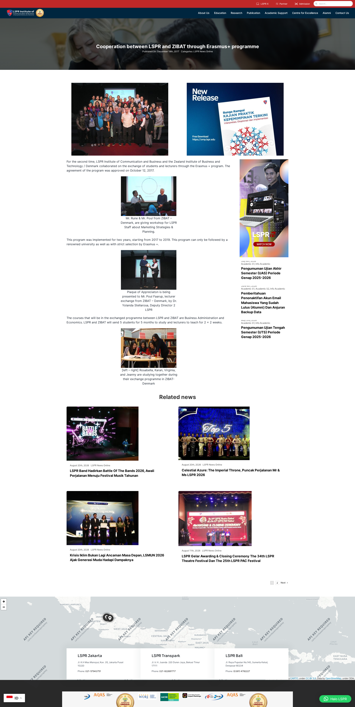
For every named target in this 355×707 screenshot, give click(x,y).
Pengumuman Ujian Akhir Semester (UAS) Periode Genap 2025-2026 (261, 273)
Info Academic (263, 263)
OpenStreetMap (333, 678)
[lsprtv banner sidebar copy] (264, 161)
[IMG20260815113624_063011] (102, 408)
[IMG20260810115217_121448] (102, 492)
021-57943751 (93, 671)
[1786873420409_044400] (214, 408)
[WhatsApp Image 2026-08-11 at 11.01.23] (215, 492)
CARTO (294, 678)
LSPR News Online (203, 51)
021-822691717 (167, 671)
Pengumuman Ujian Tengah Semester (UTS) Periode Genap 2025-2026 (263, 332)
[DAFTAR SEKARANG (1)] (25, 10)
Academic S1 (247, 263)
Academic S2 (262, 288)
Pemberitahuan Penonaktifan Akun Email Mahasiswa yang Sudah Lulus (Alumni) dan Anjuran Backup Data (263, 302)
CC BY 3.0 (311, 678)
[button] (110, 618)
